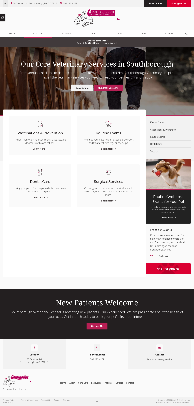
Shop (144, 33)
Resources (67, 33)
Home (63, 382)
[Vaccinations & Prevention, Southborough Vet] (40, 124)
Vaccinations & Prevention (40, 133)
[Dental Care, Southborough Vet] (40, 172)
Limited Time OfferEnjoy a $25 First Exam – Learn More (96, 41)
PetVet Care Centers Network (178, 402)
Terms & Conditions (29, 400)
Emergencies (178, 3)
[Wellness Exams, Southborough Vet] (108, 124)
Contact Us (97, 326)
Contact (169, 33)
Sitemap (66, 400)
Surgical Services (108, 181)
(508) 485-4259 (70, 3)
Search (57, 400)
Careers (120, 33)
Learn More (39, 149)
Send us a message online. (160, 359)
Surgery (154, 151)
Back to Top (8, 402)
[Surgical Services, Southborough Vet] (108, 172)
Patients (94, 33)
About (12, 33)
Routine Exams (108, 133)
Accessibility (46, 400)
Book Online (155, 3)
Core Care (38, 33)
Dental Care (40, 181)
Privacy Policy (9, 400)
